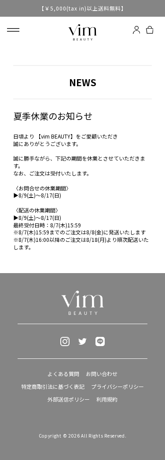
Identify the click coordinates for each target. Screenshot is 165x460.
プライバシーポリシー (117, 386)
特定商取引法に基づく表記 (52, 386)
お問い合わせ (101, 373)
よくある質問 (63, 373)
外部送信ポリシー (69, 399)
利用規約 (106, 399)
